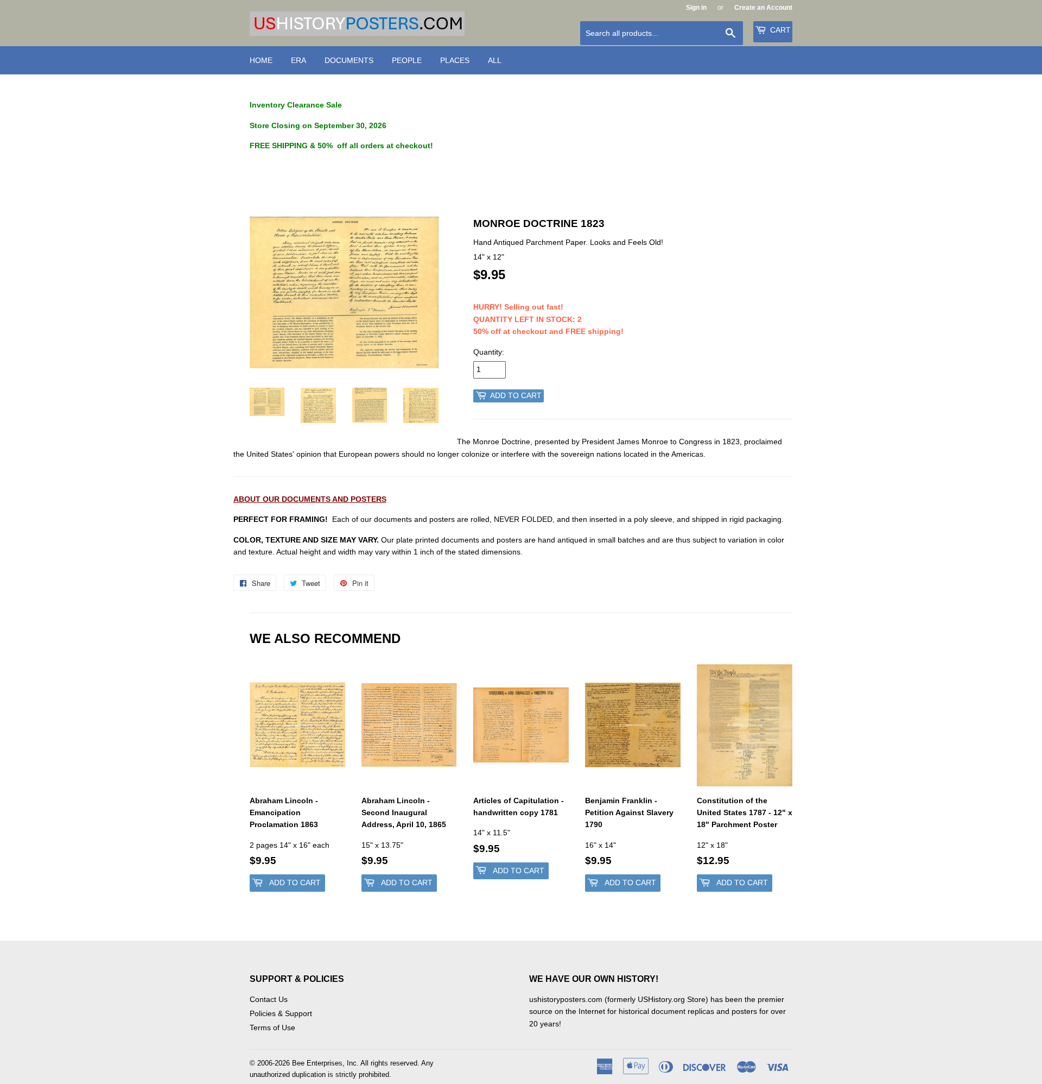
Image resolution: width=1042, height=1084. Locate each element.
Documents (349, 60)
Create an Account (763, 7)
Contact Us (269, 999)
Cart (779, 30)
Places (454, 60)
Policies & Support (281, 1013)
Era (298, 60)
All (494, 60)
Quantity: (488, 352)
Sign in (696, 7)
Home (261, 60)
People (407, 60)
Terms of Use (272, 1027)
